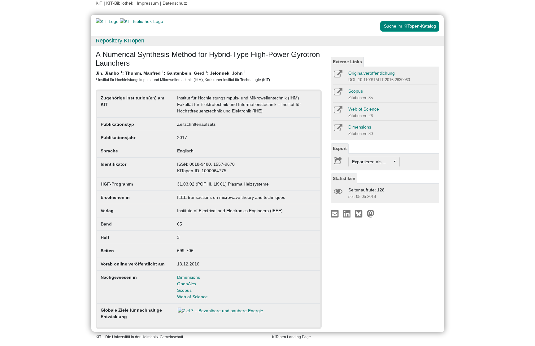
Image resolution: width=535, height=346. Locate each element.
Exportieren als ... (372, 161)
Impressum (148, 3)
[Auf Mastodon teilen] (371, 213)
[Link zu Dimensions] (337, 129)
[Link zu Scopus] (337, 93)
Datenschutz (175, 3)
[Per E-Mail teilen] (335, 213)
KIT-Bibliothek (120, 3)
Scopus (184, 290)
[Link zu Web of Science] (337, 111)
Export (340, 148)
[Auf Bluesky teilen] (360, 213)
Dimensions (188, 277)
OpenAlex (186, 283)
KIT (99, 3)
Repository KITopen (120, 40)
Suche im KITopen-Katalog (410, 26)
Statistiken (344, 178)
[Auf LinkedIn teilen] (347, 213)
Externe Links (347, 61)
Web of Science (192, 296)
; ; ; (183, 76)
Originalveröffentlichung (371, 73)
